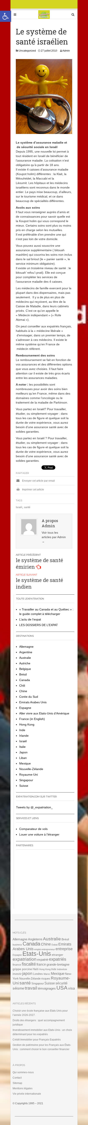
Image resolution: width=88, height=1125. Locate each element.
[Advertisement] (42, 880)
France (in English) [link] (32, 719)
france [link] (41, 964)
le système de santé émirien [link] (39, 563)
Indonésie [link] (62, 969)
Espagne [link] (25, 707)
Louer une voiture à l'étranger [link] (39, 834)
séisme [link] (18, 988)
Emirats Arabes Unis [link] (33, 702)
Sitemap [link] (17, 1083)
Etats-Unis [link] (36, 953)
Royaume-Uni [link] (28, 774)
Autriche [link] (24, 663)
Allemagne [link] (26, 646)
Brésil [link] (23, 674)
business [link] (17, 944)
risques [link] (45, 978)
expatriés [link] (57, 959)
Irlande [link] (24, 735)
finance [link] (17, 964)
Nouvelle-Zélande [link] (31, 769)
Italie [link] (22, 746)
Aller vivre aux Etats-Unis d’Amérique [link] (44, 713)
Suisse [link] (23, 785)
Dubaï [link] (54, 944)
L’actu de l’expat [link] (30, 619)
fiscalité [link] (29, 964)
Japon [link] (23, 752)
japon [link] (27, 973)
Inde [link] (22, 730)
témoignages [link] (47, 988)
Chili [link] (22, 685)
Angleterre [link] (35, 939)
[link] (5, 16)
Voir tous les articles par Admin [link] (54, 537)
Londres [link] (38, 973)
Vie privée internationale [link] (27, 1093)
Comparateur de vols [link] (33, 829)
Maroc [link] (47, 974)
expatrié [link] (42, 959)
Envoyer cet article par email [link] (38, 480)
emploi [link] (37, 949)
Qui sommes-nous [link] (23, 1072)
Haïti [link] (35, 969)
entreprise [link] (64, 949)
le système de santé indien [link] (39, 583)
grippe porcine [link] (22, 969)
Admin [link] (66, 50)
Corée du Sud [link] (28, 696)
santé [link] (27, 507)
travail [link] (31, 987)
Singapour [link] (26, 780)
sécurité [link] (61, 983)
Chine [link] (23, 691)
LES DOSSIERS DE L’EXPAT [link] (38, 625)
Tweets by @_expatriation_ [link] (34, 807)
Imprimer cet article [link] (32, 489)
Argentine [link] (25, 652)
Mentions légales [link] (22, 1088)
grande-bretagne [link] (58, 964)
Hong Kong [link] (26, 724)
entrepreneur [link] (48, 949)
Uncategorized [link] (27, 50)
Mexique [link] (25, 763)
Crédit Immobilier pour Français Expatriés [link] (37, 1039)
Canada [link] (24, 680)
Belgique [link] (25, 669)
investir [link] (17, 973)
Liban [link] (23, 758)
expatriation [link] (25, 959)
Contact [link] (17, 1077)
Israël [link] (19, 507)
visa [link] (71, 988)
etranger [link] (57, 954)
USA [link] (61, 988)
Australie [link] (25, 657)
